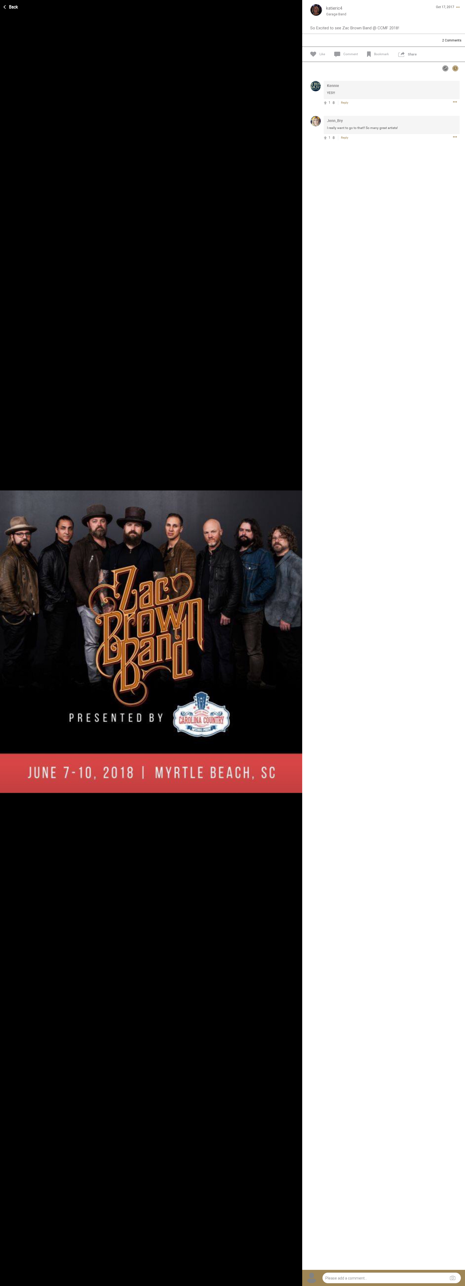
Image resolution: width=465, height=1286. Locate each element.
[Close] (11, 6)
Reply (344, 102)
